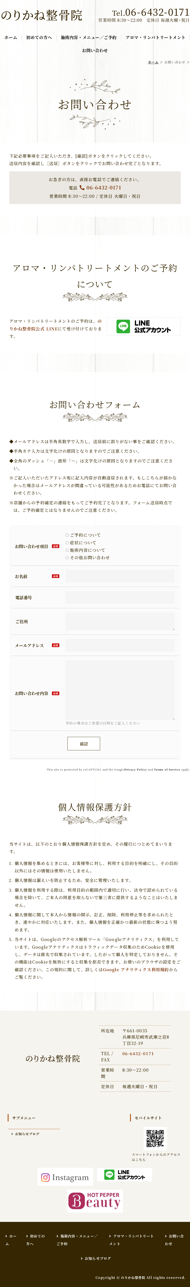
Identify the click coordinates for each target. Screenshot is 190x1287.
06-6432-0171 (103, 187)
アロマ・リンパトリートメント (156, 37)
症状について (83, 542)
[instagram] (65, 1177)
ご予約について (85, 535)
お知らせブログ (27, 1133)
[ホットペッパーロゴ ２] (95, 1201)
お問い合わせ (95, 50)
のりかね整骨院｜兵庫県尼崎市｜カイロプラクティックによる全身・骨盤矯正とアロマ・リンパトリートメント (41, 15)
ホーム (10, 37)
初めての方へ (39, 37)
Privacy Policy (135, 769)
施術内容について (87, 550)
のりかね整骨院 (133, 1277)
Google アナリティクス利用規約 (136, 969)
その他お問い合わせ (89, 557)
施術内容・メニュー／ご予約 (89, 37)
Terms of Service (167, 769)
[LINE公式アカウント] (144, 332)
